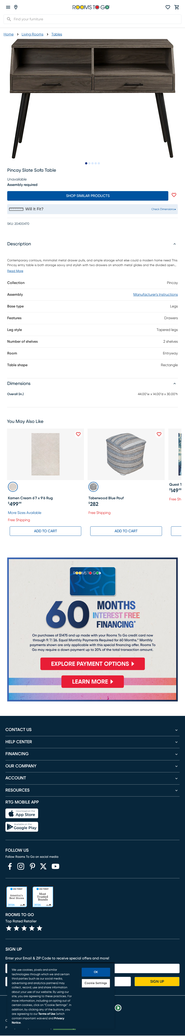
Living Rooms (32, 34)
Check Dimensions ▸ (163, 209)
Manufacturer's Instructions (155, 294)
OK (96, 972)
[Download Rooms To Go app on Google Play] (21, 827)
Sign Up (157, 981)
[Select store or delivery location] (16, 7)
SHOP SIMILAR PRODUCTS (88, 196)
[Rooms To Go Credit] (92, 616)
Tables (56, 34)
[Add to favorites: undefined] (174, 195)
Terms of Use (47, 1014)
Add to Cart (45, 531)
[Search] (8, 19)
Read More (15, 271)
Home (9, 34)
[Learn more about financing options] (92, 688)
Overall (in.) (15, 394)
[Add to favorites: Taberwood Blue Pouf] (159, 434)
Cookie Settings (96, 983)
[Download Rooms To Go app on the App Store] (21, 813)
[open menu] (8, 7)
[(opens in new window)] (9, 866)
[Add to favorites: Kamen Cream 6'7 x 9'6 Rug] (78, 434)
